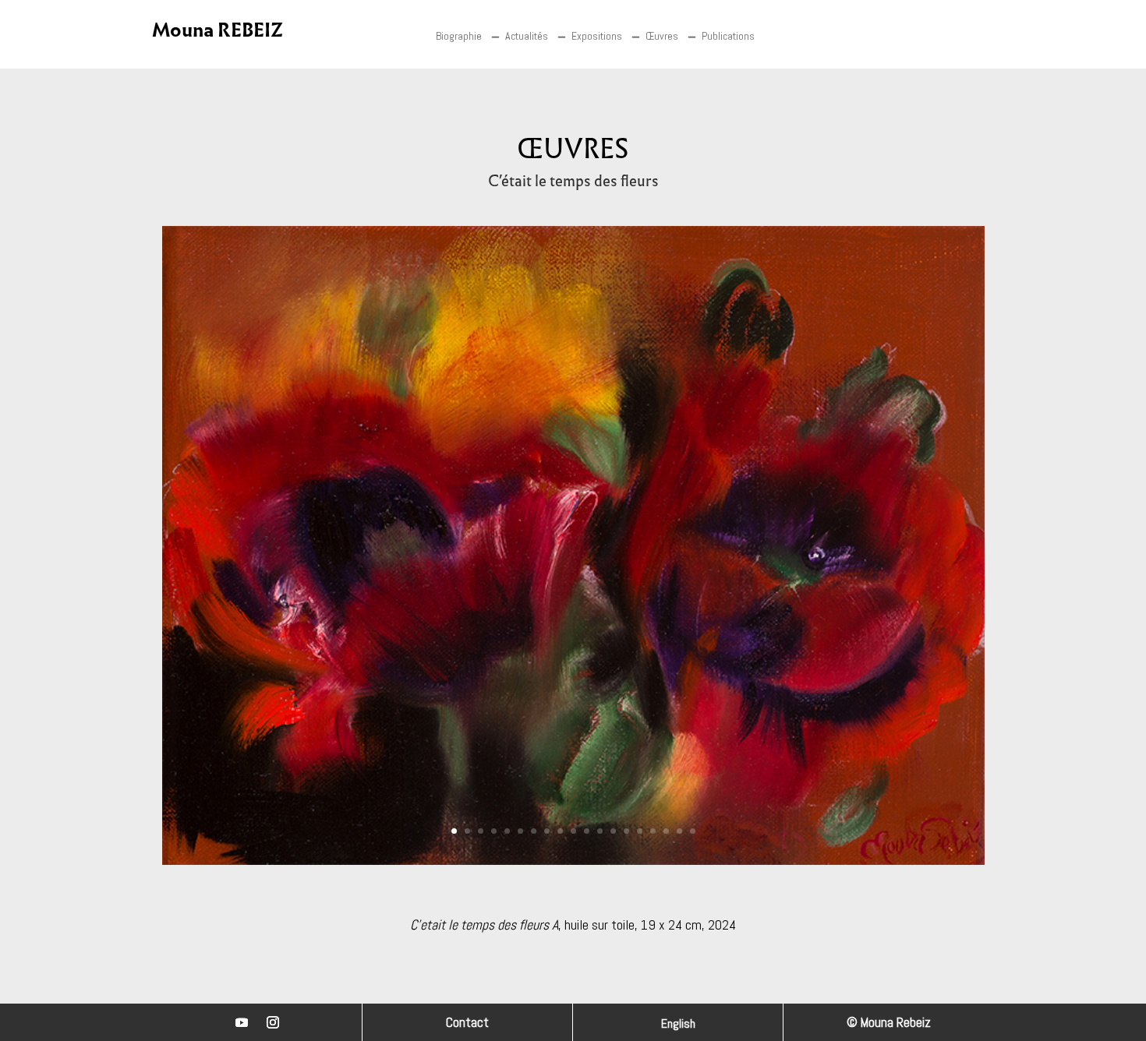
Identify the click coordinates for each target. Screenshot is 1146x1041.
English (678, 1025)
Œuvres (662, 36)
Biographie (459, 36)
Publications (728, 36)
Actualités (526, 36)
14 (626, 831)
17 (666, 831)
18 (679, 831)
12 (600, 831)
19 (692, 831)
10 (573, 831)
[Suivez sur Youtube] (241, 1022)
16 (653, 831)
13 (613, 831)
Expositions (596, 36)
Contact (467, 1022)
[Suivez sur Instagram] (272, 1022)
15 (639, 831)
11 (586, 831)
